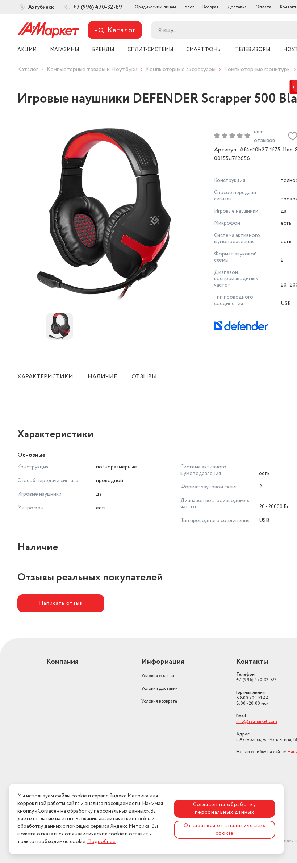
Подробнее (101, 841)
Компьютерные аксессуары (181, 69)
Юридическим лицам (155, 7)
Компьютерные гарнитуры (257, 69)
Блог (189, 7)
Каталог (27, 69)
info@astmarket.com (256, 721)
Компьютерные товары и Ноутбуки (92, 69)
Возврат (210, 7)
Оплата (263, 7)
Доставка (237, 7)
